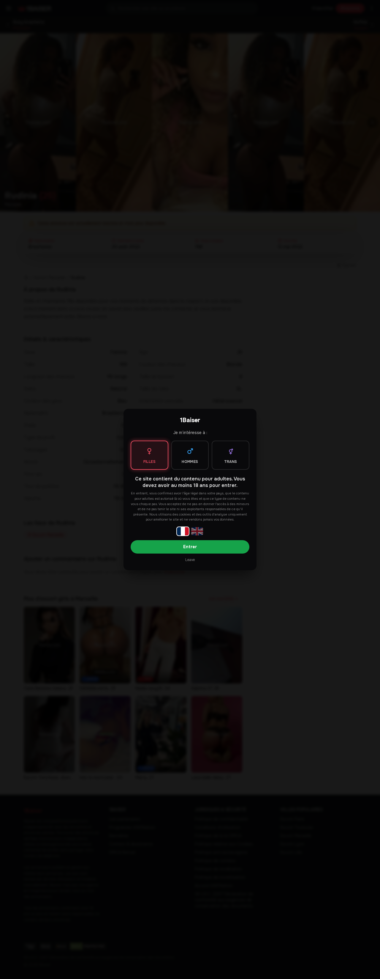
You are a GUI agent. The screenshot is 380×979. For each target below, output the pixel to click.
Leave (190, 559)
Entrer (190, 546)
